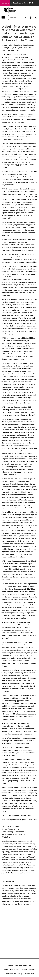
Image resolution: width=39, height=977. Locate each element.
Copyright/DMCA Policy (13, 974)
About (10, 965)
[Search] (26, 17)
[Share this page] (36, 17)
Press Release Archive (23, 965)
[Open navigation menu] (3, 17)
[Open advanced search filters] (31, 17)
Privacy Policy (29, 974)
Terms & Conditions (28, 969)
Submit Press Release (12, 969)
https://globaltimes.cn (16, 834)
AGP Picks (5, 3)
